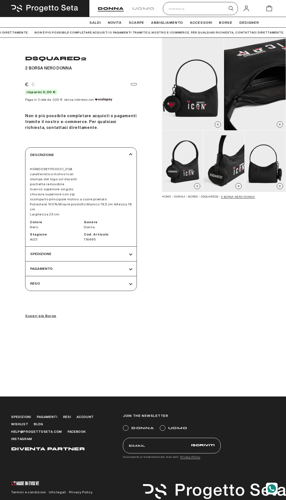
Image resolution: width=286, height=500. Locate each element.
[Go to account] (246, 8)
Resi (67, 416)
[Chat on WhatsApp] (272, 488)
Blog (38, 424)
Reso (35, 283)
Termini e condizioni (28, 492)
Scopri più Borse (40, 316)
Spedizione (40, 254)
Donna (111, 8)
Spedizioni (21, 416)
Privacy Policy (190, 456)
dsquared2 (209, 196)
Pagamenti (47, 416)
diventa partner (48, 448)
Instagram (21, 438)
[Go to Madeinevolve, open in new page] (25, 484)
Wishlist (19, 424)
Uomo (143, 8)
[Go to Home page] (44, 8)
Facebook (77, 431)
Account (85, 416)
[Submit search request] (231, 8)
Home (166, 196)
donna (179, 196)
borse (193, 196)
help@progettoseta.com (36, 431)
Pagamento (41, 268)
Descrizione (42, 155)
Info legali (57, 492)
